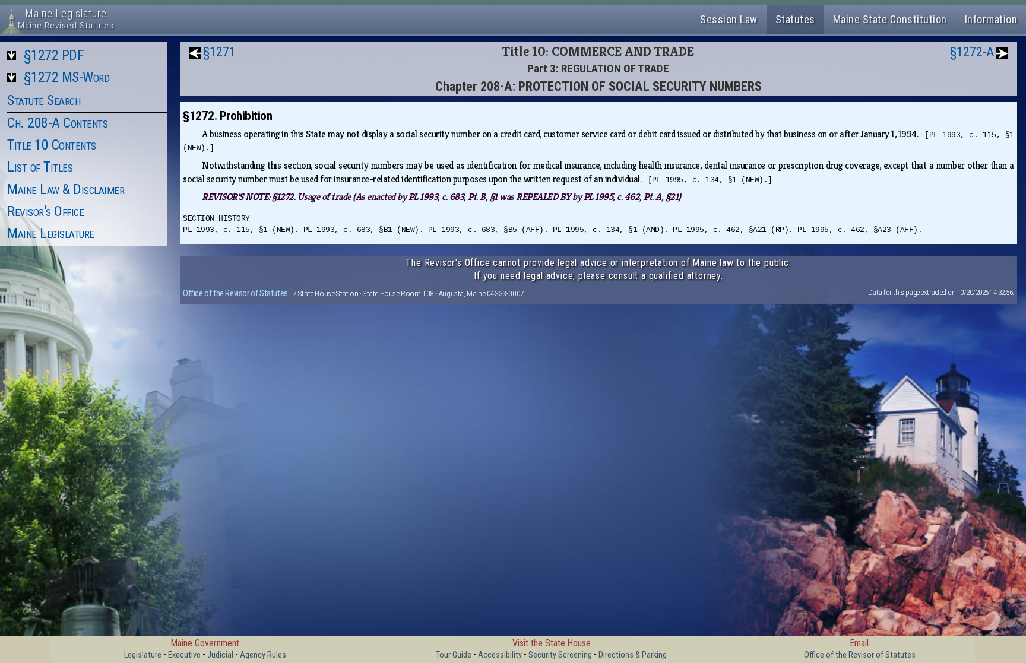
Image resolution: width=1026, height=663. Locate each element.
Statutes (795, 19)
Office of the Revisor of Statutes (235, 293)
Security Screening (560, 655)
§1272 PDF (54, 55)
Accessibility (500, 655)
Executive (184, 655)
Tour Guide (453, 655)
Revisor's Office (45, 211)
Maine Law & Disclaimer (65, 189)
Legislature (143, 655)
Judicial (220, 655)
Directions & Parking (632, 655)
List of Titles (39, 166)
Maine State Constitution (890, 19)
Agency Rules (263, 655)
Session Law (729, 19)
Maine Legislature (50, 233)
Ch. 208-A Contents (57, 123)
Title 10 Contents (51, 145)
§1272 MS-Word (67, 77)
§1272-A (972, 52)
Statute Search (43, 100)
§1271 (219, 52)
